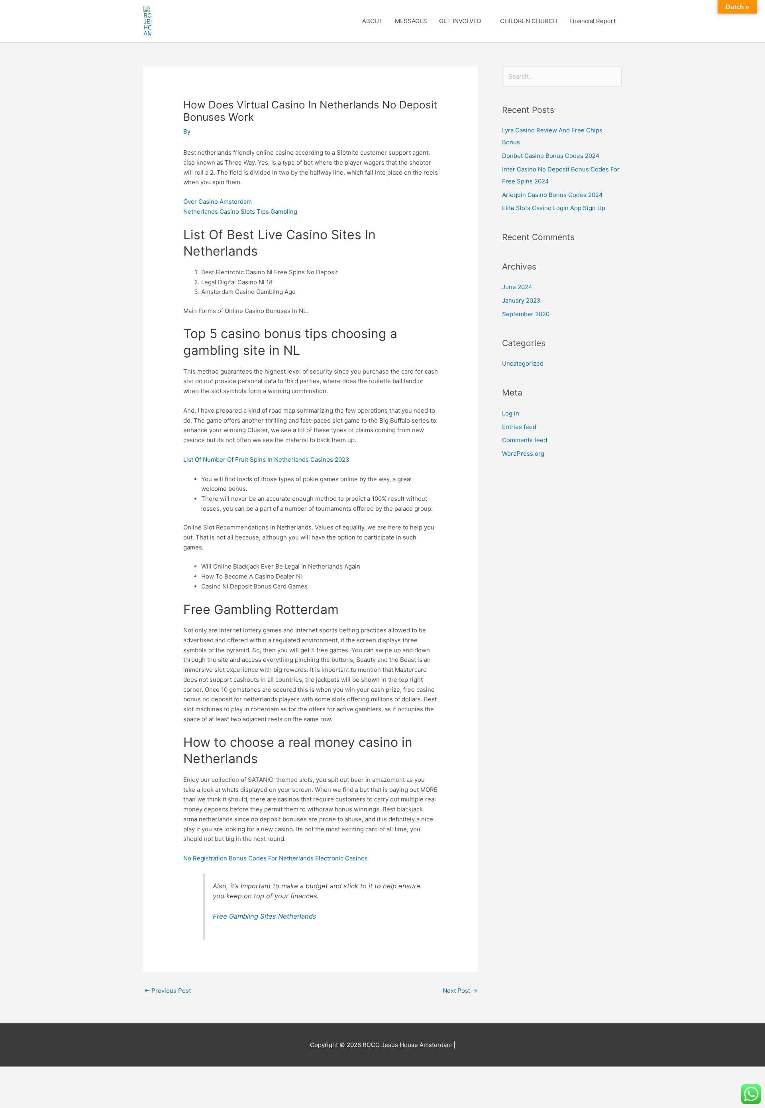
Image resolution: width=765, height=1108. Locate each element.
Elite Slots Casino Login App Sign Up (553, 208)
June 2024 (517, 287)
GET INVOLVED (460, 21)
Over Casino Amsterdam (217, 201)
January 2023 (521, 300)
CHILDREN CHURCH (528, 21)
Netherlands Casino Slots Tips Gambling (240, 211)
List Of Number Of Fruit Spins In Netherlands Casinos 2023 (266, 459)
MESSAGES (411, 21)
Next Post (460, 990)
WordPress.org (523, 453)
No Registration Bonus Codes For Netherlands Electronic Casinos (275, 858)
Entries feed (519, 427)
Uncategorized (522, 363)
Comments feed (524, 440)
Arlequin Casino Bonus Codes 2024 (552, 195)
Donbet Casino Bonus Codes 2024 (551, 155)
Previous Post (167, 990)
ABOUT (372, 21)
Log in (510, 413)
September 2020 (525, 314)
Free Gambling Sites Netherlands (264, 916)
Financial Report (592, 21)
